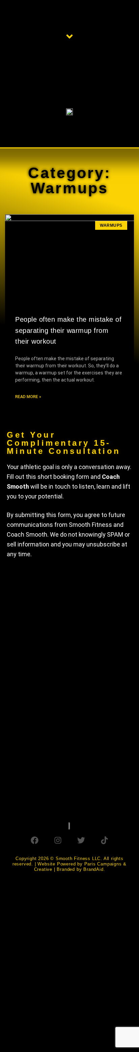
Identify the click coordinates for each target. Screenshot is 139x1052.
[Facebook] (34, 840)
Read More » (28, 396)
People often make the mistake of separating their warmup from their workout (68, 330)
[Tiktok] (104, 840)
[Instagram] (58, 840)
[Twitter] (81, 840)
